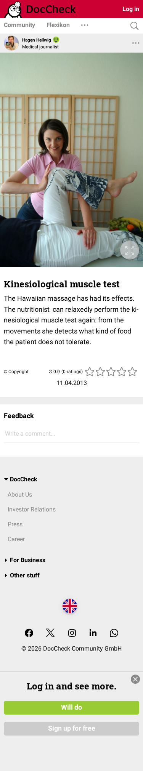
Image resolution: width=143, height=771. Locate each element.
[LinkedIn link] (93, 633)
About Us (20, 494)
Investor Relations (32, 509)
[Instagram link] (72, 633)
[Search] (132, 26)
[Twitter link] (50, 633)
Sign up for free (71, 728)
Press (15, 524)
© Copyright (16, 371)
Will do (71, 707)
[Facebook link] (29, 633)
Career (16, 539)
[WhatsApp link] (114, 633)
